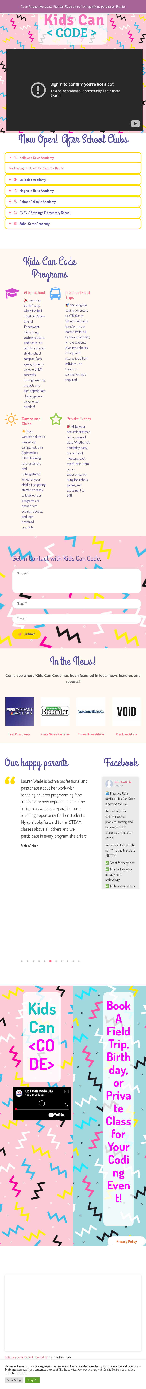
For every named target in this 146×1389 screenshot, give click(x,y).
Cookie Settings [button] (14, 1380)
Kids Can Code (123, 782)
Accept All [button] (32, 1380)
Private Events (79, 418)
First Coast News (20, 734)
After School (34, 292)
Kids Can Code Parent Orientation (26, 1357)
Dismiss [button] (120, 6)
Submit (29, 634)
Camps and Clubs (31, 421)
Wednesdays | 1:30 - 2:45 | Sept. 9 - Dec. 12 (36, 168)
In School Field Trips (77, 295)
